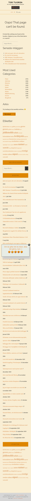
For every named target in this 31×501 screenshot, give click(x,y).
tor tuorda (20, 154)
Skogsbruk (8, 98)
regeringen (5, 144)
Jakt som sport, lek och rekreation (14, 53)
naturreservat (24, 139)
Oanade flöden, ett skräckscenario (12, 412)
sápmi (15, 154)
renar (9, 144)
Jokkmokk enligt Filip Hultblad (12, 309)
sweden (5, 154)
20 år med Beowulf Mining (10, 375)
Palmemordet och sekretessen (11, 275)
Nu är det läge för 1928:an (10, 259)
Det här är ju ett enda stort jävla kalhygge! (14, 331)
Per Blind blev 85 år (8, 437)
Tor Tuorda (16, 2)
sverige (25, 151)
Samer (7, 87)
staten (15, 151)
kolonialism (6, 136)
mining (18, 139)
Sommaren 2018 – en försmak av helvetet (14, 206)
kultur (12, 136)
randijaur (21, 141)
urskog (26, 154)
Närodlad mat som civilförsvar (11, 315)
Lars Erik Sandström (9, 359)
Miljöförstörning (10, 93)
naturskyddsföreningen (7, 141)
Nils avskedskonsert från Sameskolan (15, 64)
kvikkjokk (19, 136)
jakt (21, 129)
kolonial (20, 133)
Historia (7, 83)
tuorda (23, 154)
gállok (9, 129)
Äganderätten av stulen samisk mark (13, 394)
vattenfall (5, 157)
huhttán (17, 129)
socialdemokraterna (8, 151)
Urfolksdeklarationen (9, 218)
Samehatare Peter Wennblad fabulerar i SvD (15, 237)
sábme (10, 154)
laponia (26, 136)
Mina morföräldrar (8, 328)
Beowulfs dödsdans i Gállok (11, 228)
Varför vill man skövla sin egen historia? (14, 297)
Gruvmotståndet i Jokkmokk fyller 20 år (14, 265)
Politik (7, 85)
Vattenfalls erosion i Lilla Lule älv (12, 221)
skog (10, 148)
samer (21, 144)
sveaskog (19, 151)
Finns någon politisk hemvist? (11, 271)
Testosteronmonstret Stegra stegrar (13, 406)
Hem (12, 12)
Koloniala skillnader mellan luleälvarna (14, 278)
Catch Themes (18, 498)
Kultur (7, 91)
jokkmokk (8, 132)
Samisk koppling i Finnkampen (12, 362)
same (16, 144)
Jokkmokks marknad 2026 (10, 325)
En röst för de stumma (11, 55)
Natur (6, 79)
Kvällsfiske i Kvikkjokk (9, 431)
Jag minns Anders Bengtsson (11, 381)
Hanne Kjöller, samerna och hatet (12, 353)
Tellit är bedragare (8, 262)
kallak (15, 133)
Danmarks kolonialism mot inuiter (13, 419)
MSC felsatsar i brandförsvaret (13, 57)
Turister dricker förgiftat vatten (12, 400)
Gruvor (7, 95)
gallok (13, 126)
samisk (6, 148)
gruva (23, 126)
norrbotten (15, 141)
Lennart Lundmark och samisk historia (14, 303)
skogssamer (19, 148)
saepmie (11, 144)
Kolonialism (8, 89)
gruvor (5, 129)
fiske (11, 126)
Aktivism (7, 81)
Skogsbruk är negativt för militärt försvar (14, 231)
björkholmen (6, 126)
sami (26, 144)
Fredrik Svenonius (8, 322)
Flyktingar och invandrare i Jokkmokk (14, 284)
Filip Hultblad (7, 434)
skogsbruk (14, 148)
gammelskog (18, 126)
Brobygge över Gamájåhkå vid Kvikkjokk (14, 347)
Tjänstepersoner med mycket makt (12, 369)
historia (12, 129)
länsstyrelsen (12, 139)
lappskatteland (6, 139)
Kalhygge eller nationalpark (11, 344)
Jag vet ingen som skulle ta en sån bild (13, 387)
